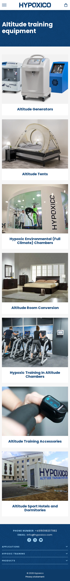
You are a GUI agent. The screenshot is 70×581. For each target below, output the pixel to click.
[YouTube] (41, 540)
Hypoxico (35, 5)
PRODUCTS (8, 561)
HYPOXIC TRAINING (13, 554)
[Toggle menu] (4, 5)
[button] (67, 546)
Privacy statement (35, 576)
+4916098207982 (46, 531)
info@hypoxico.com (39, 535)
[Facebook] (29, 540)
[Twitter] (35, 540)
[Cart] (66, 5)
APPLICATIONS (11, 547)
